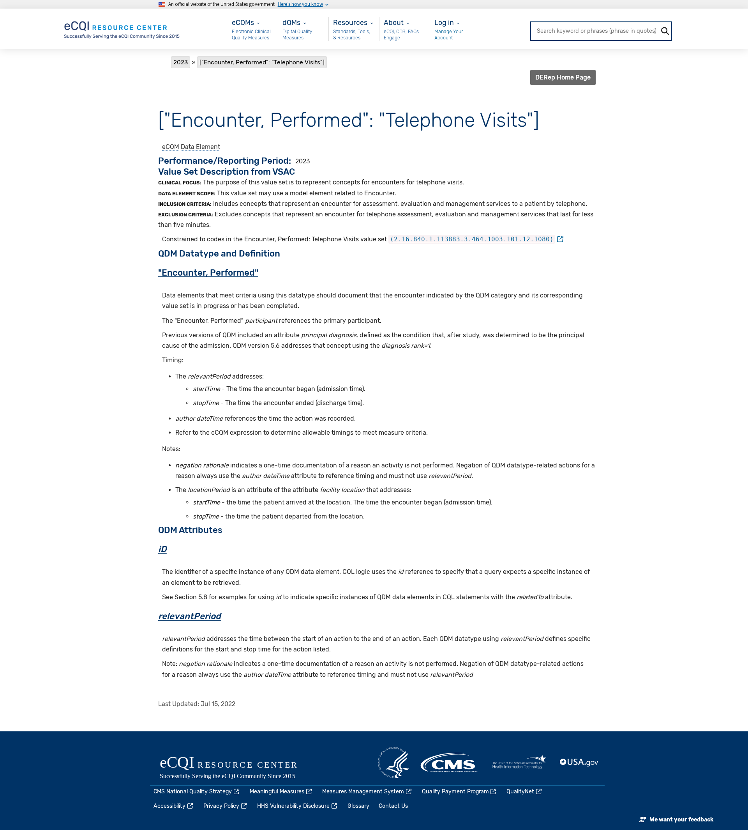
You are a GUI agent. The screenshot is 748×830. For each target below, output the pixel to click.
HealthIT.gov (519, 762)
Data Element (200, 146)
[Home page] (122, 28)
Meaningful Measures (277, 791)
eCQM (170, 146)
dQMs (291, 22)
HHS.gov (393, 762)
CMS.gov (449, 762)
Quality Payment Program (455, 791)
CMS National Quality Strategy (192, 791)
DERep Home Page (563, 77)
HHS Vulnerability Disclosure (293, 806)
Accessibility (169, 806)
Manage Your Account (448, 34)
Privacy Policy (221, 806)
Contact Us (393, 806)
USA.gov (579, 762)
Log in (444, 22)
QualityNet (520, 791)
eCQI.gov (238, 768)
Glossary (358, 806)
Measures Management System (363, 791)
